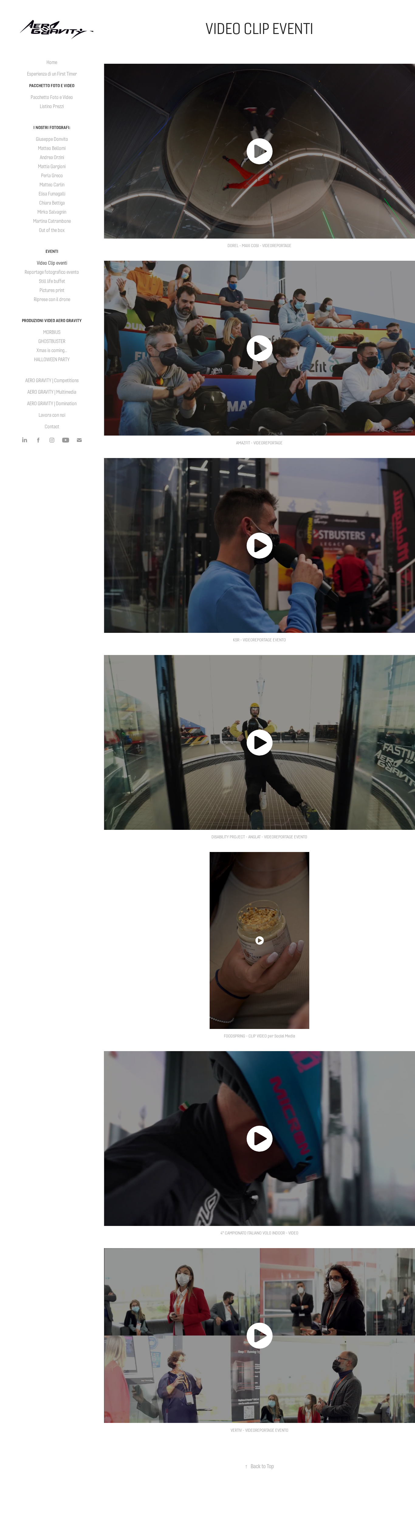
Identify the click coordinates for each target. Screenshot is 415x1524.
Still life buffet (52, 281)
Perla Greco (52, 175)
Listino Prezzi (52, 106)
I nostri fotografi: (51, 127)
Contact (52, 426)
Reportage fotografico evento (52, 272)
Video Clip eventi (52, 263)
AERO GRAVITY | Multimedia (51, 392)
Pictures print (51, 290)
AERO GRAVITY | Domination (52, 403)
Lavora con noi (52, 415)
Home (51, 62)
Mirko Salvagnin (51, 212)
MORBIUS (51, 332)
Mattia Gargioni (52, 166)
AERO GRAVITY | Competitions (52, 380)
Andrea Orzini (52, 157)
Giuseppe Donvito (52, 139)
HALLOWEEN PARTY (52, 359)
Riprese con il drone (52, 299)
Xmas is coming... (51, 350)
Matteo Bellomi (52, 148)
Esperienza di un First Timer (52, 74)
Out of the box (52, 230)
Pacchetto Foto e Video (51, 85)
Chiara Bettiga (52, 203)
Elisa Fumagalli (52, 194)
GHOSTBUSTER (51, 341)
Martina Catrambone (52, 221)
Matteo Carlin (51, 185)
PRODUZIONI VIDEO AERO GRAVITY (52, 320)
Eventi (52, 251)
